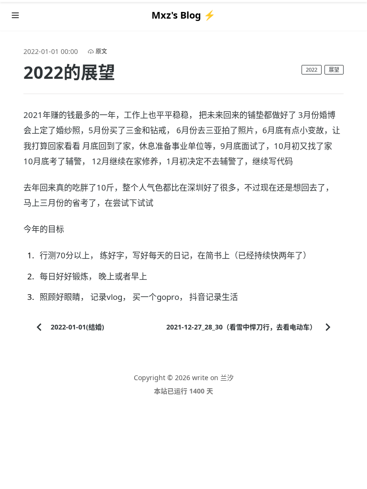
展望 (334, 69)
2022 (311, 69)
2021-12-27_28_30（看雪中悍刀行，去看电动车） (241, 326)
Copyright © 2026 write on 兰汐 (184, 377)
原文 (101, 51)
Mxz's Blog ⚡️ (183, 15)
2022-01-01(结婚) (77, 326)
